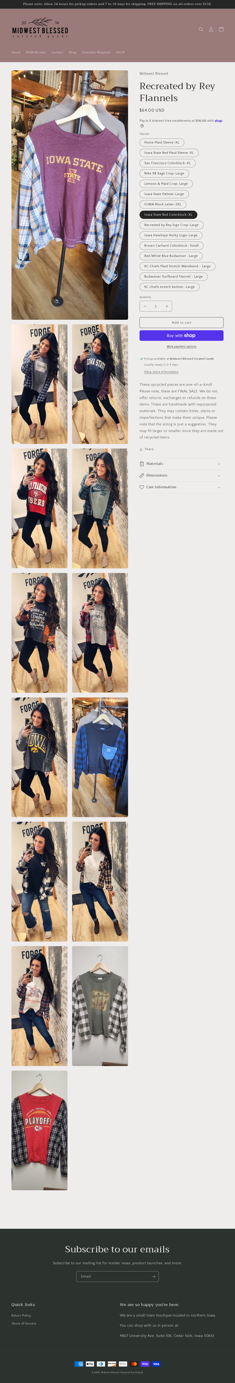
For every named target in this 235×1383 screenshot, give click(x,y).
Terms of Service (23, 1323)
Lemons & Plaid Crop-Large (166, 184)
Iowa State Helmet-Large (164, 194)
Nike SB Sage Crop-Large (164, 173)
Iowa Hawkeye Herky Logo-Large (171, 235)
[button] (201, 29)
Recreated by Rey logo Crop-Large (171, 225)
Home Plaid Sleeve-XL (161, 142)
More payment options (181, 346)
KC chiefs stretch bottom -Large (169, 287)
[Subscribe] (153, 1276)
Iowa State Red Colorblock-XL (168, 215)
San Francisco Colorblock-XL (167, 163)
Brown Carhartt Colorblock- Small (171, 246)
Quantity (145, 297)
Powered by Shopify (131, 1372)
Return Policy (21, 1315)
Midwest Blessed (110, 1372)
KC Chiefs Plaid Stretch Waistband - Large (177, 266)
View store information (161, 372)
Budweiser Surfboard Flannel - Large (173, 276)
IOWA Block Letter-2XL (163, 204)
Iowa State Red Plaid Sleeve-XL (169, 153)
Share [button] (149, 449)
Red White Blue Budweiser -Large (171, 256)
